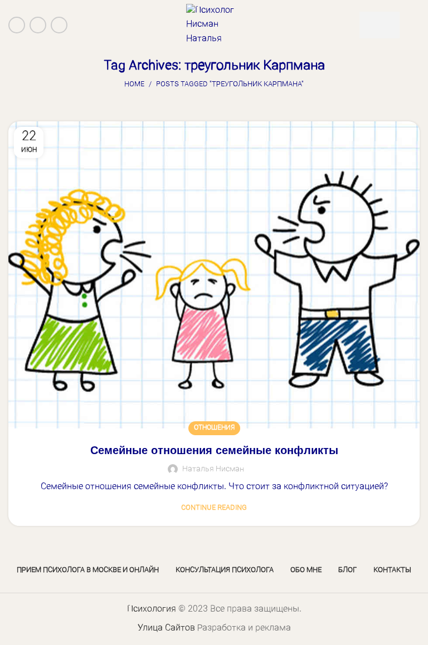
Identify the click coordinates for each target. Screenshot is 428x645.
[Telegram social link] (59, 25)
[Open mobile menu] (415, 25)
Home (134, 84)
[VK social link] (38, 25)
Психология (151, 609)
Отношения (214, 428)
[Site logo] (214, 25)
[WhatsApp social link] (16, 25)
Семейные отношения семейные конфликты (214, 450)
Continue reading (214, 507)
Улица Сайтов (166, 628)
